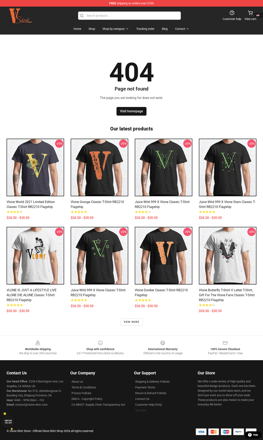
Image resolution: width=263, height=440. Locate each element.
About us (77, 381)
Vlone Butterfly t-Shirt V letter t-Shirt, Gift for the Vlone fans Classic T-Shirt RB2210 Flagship (227, 295)
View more (132, 321)
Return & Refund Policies (150, 393)
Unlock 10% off (8, 422)
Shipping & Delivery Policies (152, 381)
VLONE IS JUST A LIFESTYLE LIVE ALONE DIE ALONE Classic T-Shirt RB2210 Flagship (32, 295)
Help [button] (255, 434)
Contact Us (142, 399)
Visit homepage (131, 111)
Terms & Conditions (84, 387)
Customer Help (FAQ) (148, 404)
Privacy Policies (81, 393)
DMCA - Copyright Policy (87, 399)
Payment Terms (145, 387)
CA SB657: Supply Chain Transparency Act (98, 404)
